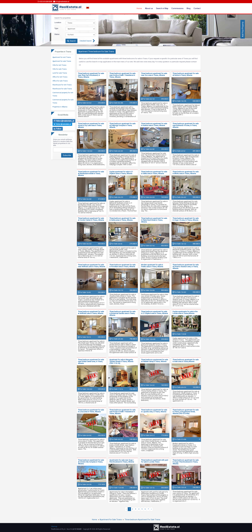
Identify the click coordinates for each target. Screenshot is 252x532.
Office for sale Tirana (60, 81)
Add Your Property (243, 29)
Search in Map (162, 8)
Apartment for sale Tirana (61, 61)
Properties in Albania (59, 107)
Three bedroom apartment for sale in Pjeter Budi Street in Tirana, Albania (154, 220)
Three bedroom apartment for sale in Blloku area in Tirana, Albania (186, 172)
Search (72, 41)
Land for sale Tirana (59, 73)
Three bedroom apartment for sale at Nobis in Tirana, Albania (186, 74)
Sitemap (54, 526)
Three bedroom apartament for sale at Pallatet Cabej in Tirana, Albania (154, 360)
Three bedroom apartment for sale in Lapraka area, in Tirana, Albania (154, 411)
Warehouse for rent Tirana (62, 85)
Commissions (177, 8)
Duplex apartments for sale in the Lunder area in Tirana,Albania (185, 312)
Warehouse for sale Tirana (62, 89)
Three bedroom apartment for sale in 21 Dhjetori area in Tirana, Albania (154, 312)
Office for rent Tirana (59, 77)
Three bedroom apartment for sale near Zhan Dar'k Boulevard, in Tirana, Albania (91, 75)
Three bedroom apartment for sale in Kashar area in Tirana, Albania (154, 124)
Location (57, 22)
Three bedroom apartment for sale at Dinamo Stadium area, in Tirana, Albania (186, 266)
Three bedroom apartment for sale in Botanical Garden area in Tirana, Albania (122, 313)
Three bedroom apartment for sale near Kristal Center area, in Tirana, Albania (91, 361)
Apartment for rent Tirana (61, 57)
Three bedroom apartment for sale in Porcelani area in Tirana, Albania (122, 266)
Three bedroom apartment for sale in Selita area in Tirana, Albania (154, 172)
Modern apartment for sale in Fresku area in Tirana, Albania (152, 266)
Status (56, 34)
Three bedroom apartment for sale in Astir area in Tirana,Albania (186, 360)
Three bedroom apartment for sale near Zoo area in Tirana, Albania (154, 74)
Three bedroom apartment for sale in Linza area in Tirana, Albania (91, 411)
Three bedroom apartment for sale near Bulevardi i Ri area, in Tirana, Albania (186, 125)
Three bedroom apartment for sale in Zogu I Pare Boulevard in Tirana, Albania (186, 462)
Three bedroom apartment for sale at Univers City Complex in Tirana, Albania (91, 462)
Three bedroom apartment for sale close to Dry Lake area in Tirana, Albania (91, 125)
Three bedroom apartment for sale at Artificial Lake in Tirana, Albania (91, 312)
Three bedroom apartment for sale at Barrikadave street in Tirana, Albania (91, 173)
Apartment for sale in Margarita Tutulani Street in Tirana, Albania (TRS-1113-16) (121, 361)
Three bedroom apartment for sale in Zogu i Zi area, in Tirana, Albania (186, 219)
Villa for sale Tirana (59, 69)
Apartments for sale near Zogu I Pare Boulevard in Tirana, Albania (121, 461)
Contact (197, 8)
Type (56, 28)
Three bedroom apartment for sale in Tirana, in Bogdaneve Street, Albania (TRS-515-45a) (186, 411)
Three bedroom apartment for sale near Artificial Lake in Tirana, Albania (91, 266)
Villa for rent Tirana (59, 65)
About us (149, 8)
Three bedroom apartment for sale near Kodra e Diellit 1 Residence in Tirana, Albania (122, 75)
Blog (188, 8)
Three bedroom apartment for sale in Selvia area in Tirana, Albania (122, 219)
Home (139, 8)
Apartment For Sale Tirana (111, 520)
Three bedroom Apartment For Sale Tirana (142, 520)
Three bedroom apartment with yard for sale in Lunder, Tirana (154, 461)
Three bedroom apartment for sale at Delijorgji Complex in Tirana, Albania (122, 125)
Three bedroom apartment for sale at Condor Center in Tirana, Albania (91, 219)
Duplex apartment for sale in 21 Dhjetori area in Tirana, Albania (121, 172)
